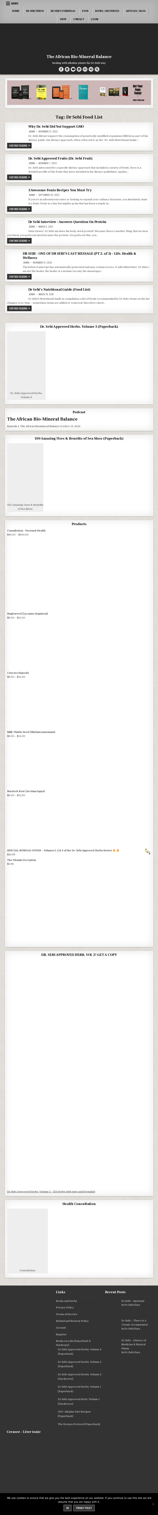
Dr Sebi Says (132, 1304)
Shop (63, 19)
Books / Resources (107, 10)
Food (85, 10)
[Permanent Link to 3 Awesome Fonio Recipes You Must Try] (16, 196)
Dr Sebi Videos (35, 10)
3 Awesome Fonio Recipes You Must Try (60, 190)
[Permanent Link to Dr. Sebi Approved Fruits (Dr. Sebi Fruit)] (16, 165)
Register (61, 1334)
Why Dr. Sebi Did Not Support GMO (56, 126)
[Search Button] (97, 69)
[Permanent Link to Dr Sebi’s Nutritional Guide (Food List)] (16, 294)
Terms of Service (66, 1314)
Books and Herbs (66, 1301)
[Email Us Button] (85, 69)
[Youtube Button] (73, 69)
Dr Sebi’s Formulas (63, 10)
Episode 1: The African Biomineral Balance (33, 426)
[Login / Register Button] (91, 69)
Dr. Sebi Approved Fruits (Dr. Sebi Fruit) (60, 158)
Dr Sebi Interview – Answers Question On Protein (67, 222)
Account (61, 1327)
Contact (78, 19)
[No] (153, 1504)
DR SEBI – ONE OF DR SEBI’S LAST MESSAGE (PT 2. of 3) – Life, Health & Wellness (79, 255)
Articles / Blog (136, 10)
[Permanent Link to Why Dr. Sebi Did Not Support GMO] (16, 133)
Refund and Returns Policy (72, 1321)
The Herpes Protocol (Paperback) (79, 1424)
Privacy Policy (65, 1307)
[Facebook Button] (61, 69)
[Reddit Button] (79, 69)
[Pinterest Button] (67, 69)
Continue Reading (20, 145)
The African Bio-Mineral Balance (79, 56)
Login (94, 19)
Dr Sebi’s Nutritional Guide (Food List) (59, 289)
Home (15, 10)
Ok (67, 1508)
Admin (32, 131)
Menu (14, 3)
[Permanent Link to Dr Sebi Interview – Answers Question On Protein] (16, 225)
